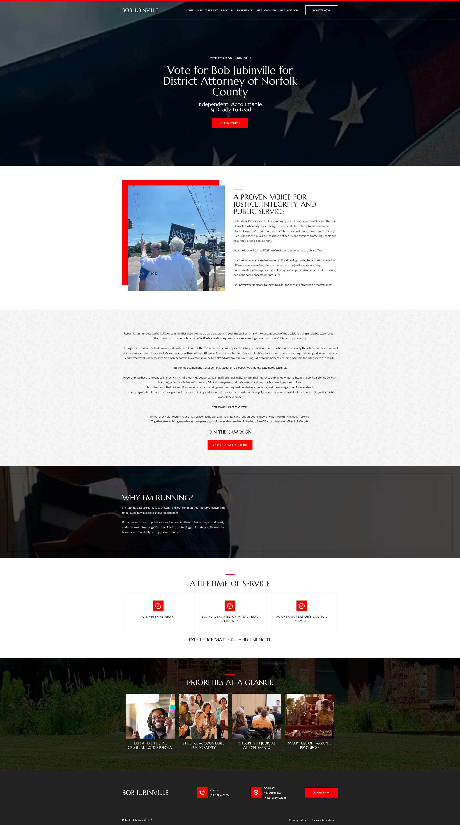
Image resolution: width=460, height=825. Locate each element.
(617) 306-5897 (219, 795)
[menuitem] (189, 10)
